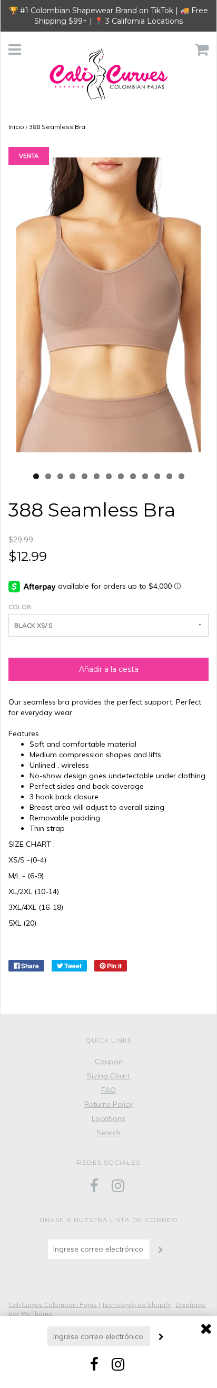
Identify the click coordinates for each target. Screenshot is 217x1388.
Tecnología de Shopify (136, 1304)
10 (145, 476)
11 (157, 476)
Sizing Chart (108, 1075)
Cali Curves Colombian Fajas (53, 1304)
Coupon (109, 1061)
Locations (108, 1118)
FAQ (108, 1090)
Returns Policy (108, 1104)
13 (181, 476)
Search (108, 1132)
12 (169, 476)
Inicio (16, 127)
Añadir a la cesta (109, 669)
